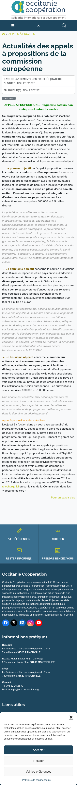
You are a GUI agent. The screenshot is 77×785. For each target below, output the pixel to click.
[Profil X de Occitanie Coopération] (13, 622)
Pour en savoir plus (63, 497)
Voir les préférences (38, 771)
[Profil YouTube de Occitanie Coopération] (38, 622)
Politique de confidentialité (36, 780)
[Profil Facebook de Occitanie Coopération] (5, 622)
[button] (71, 717)
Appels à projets (21, 33)
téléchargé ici (10, 486)
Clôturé (9, 98)
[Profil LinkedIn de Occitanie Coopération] (22, 622)
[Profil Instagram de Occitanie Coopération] (30, 622)
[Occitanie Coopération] (38, 9)
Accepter (38, 750)
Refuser (38, 760)
